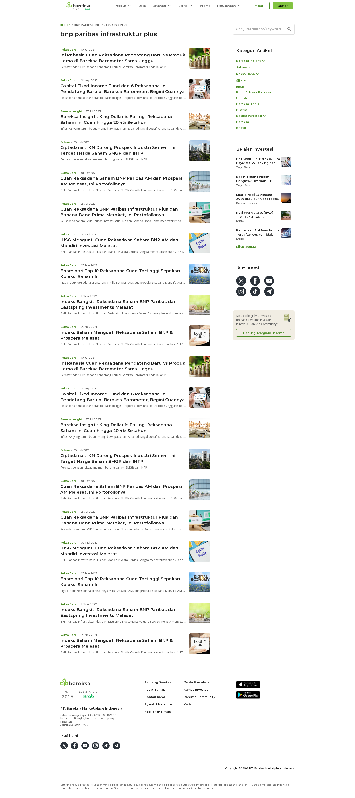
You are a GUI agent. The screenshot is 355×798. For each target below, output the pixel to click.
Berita (66, 25)
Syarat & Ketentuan (160, 704)
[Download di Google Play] (248, 698)
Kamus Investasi (196, 689)
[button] (75, 685)
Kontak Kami (155, 697)
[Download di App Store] (248, 688)
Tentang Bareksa (158, 682)
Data (142, 6)
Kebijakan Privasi (158, 712)
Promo (205, 6)
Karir (187, 704)
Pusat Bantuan (156, 689)
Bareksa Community (199, 697)
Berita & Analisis (196, 682)
